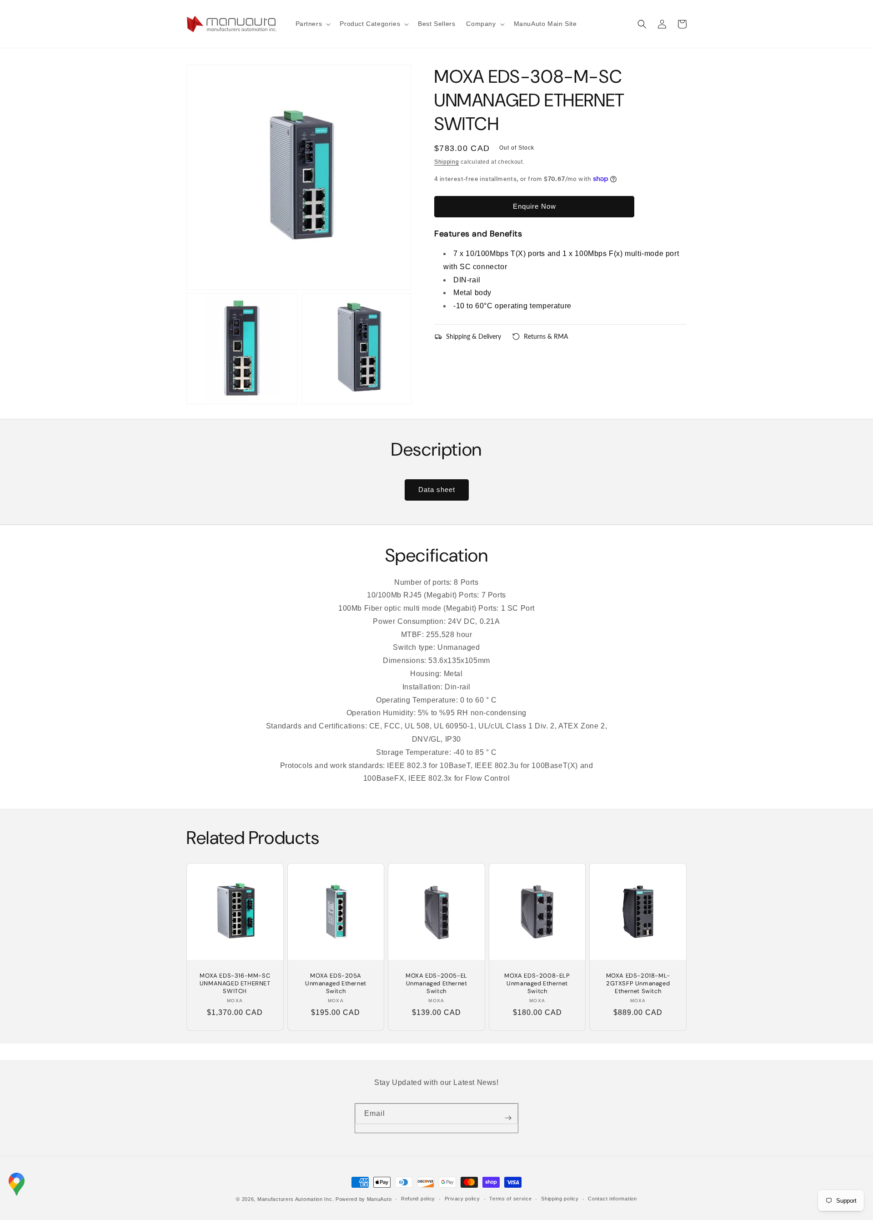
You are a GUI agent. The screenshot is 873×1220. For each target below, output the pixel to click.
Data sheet (436, 489)
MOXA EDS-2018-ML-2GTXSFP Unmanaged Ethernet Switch (638, 983)
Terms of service (510, 1198)
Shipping (446, 162)
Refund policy (418, 1198)
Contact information (612, 1198)
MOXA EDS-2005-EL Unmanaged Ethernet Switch (436, 983)
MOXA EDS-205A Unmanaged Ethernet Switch (335, 983)
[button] (312, 23)
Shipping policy (560, 1198)
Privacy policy (462, 1198)
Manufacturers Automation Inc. (295, 1199)
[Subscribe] (508, 1118)
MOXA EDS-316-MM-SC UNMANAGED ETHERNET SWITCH (235, 983)
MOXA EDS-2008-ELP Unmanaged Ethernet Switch (537, 983)
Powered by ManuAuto (363, 1199)
